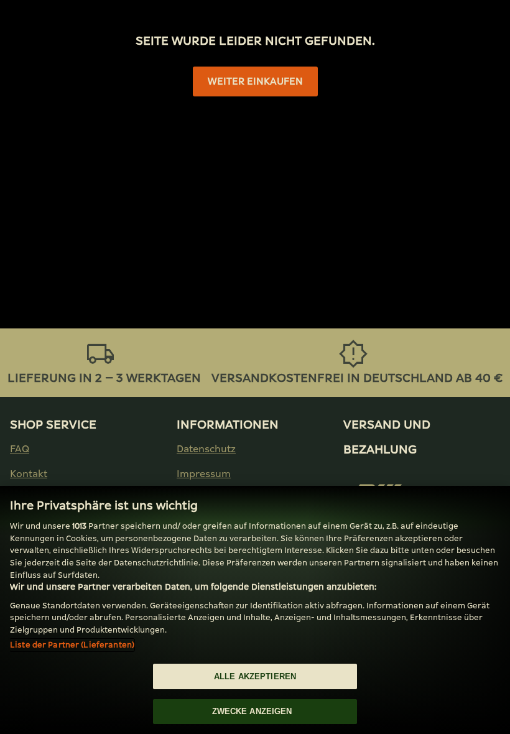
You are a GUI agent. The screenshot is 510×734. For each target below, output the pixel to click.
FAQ (19, 449)
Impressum (204, 474)
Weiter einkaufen (255, 81)
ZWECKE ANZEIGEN (252, 711)
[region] (255, 610)
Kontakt (28, 474)
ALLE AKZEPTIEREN (255, 676)
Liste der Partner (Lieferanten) (72, 644)
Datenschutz (206, 449)
